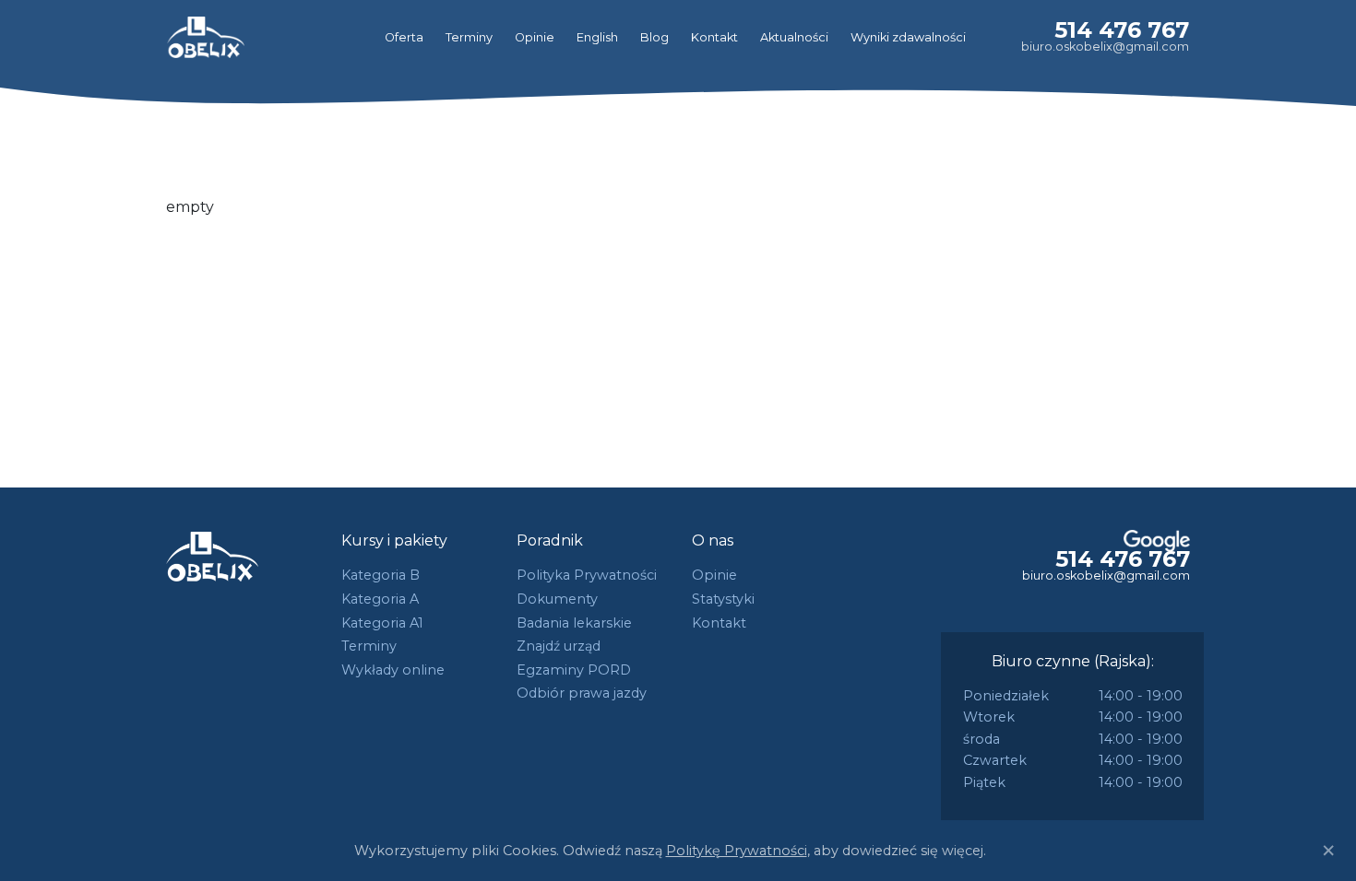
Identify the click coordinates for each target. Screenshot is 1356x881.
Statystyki (723, 599)
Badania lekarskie (574, 623)
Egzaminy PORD (574, 670)
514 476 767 (1121, 30)
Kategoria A (380, 599)
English (597, 37)
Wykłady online (393, 670)
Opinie (534, 37)
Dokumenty (557, 599)
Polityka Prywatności (587, 575)
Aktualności (794, 37)
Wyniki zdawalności (908, 37)
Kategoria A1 (382, 623)
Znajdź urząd (559, 646)
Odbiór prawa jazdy (582, 693)
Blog (654, 37)
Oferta (404, 37)
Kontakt (714, 37)
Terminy (469, 37)
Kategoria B (380, 575)
